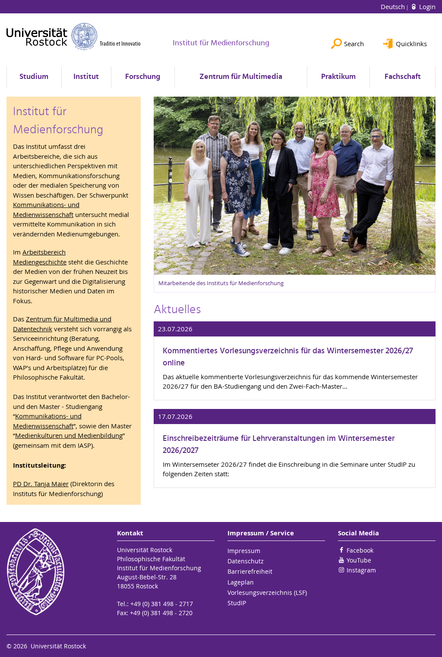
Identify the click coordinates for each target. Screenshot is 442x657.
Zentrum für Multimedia (240, 77)
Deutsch (394, 6)
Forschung (142, 77)
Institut (86, 77)
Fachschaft (403, 77)
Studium (33, 77)
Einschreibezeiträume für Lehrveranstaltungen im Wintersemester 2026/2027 (279, 445)
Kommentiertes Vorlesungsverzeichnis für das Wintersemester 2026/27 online (288, 357)
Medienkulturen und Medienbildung (69, 435)
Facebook (360, 550)
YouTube (359, 560)
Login (426, 6)
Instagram (361, 570)
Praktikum (338, 77)
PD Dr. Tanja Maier (41, 483)
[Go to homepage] (73, 36)
